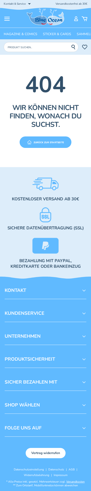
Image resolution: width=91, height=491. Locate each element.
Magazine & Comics (20, 34)
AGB (72, 469)
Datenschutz (56, 469)
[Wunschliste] (84, 47)
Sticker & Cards (57, 34)
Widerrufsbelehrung (36, 475)
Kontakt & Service (15, 4)
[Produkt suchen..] (74, 47)
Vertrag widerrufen (45, 453)
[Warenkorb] (84, 18)
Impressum (60, 475)
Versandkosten (75, 482)
